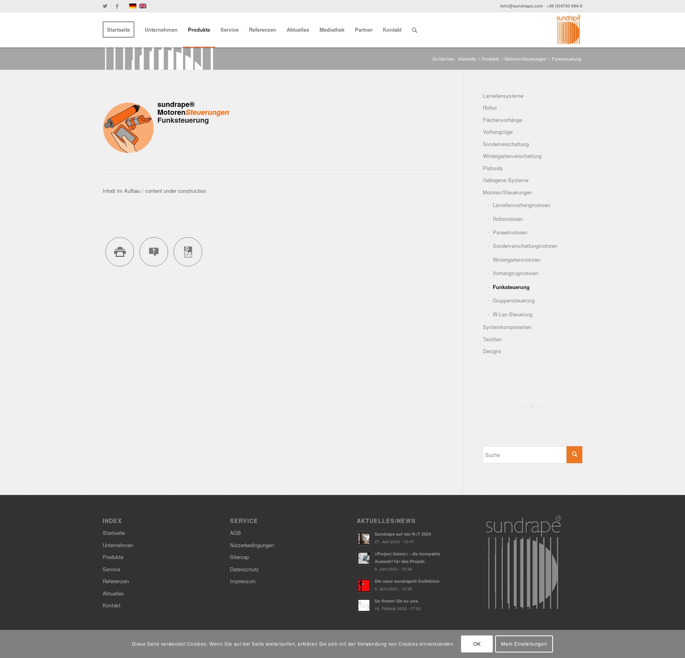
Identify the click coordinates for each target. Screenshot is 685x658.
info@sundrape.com (521, 6)
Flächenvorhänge (502, 120)
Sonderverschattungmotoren (525, 245)
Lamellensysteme (503, 95)
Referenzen (116, 581)
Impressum (243, 581)
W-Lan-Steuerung (512, 314)
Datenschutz (244, 569)
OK (476, 644)
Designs (492, 351)
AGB (235, 532)
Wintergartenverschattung (512, 156)
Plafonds (493, 168)
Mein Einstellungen (524, 644)
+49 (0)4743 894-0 (564, 6)
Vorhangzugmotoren (515, 273)
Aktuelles (113, 593)
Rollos (490, 107)
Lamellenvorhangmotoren (521, 205)
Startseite (467, 59)
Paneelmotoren (510, 232)
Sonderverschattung (506, 144)
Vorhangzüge (498, 131)
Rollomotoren (508, 219)
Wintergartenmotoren (516, 259)
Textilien (492, 339)
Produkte (490, 59)
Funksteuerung (511, 287)
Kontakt (112, 605)
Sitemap (239, 557)
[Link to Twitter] (105, 6)
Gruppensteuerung (514, 300)
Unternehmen (118, 545)
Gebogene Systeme (505, 180)
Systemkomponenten (507, 327)
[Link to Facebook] (117, 6)
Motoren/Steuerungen (525, 59)
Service (111, 569)
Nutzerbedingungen (252, 545)
